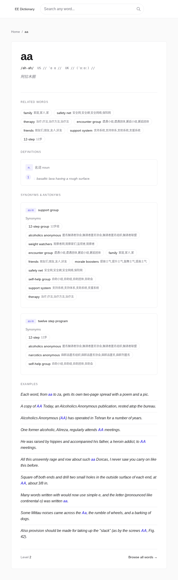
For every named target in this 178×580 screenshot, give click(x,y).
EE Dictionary (25, 9)
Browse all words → (142, 557)
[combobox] (92, 9)
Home (15, 32)
